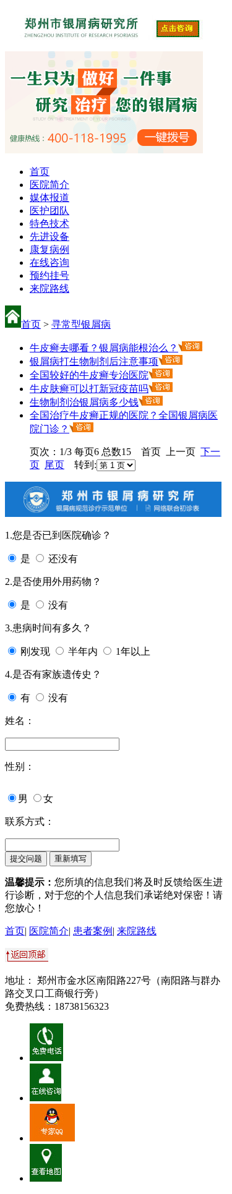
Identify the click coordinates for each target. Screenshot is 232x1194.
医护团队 (49, 210)
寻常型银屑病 (81, 324)
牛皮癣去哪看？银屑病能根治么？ (104, 348)
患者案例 (93, 931)
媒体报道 (49, 197)
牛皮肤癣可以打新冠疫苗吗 (89, 388)
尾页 (54, 464)
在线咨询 (49, 262)
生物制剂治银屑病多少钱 (84, 402)
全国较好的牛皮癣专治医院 (89, 375)
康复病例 (49, 249)
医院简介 (49, 184)
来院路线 (49, 288)
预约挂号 (49, 275)
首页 (39, 171)
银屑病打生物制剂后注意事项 (94, 361)
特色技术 (49, 223)
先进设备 (49, 236)
